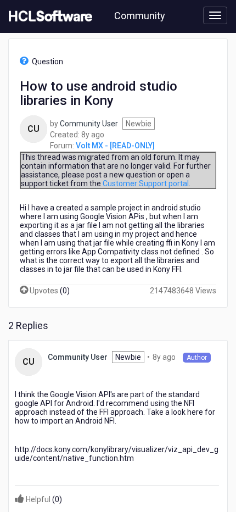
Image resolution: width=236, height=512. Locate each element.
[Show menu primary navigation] (215, 15)
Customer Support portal (146, 183)
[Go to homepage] (48, 16)
